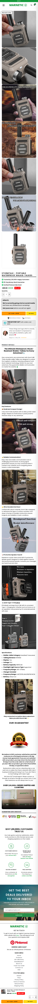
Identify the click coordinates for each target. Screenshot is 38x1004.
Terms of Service (19, 982)
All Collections (19, 959)
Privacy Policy (19, 980)
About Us (19, 963)
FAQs (19, 978)
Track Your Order (19, 966)
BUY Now (31, 313)
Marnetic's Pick (6, 13)
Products (19, 957)
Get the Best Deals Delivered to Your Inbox (19, 894)
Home (19, 955)
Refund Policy (19, 984)
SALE (19, 970)
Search (19, 976)
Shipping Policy (19, 986)
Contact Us (19, 968)
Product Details (8, 345)
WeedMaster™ (19, 962)
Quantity (5, 291)
